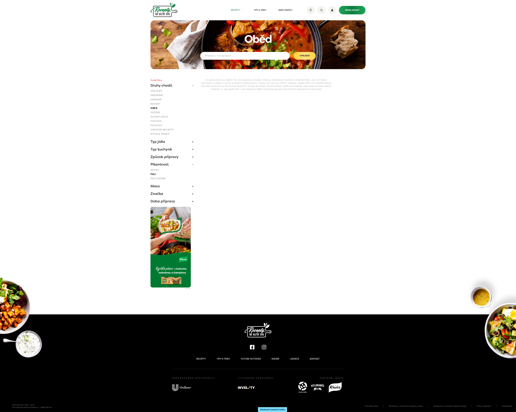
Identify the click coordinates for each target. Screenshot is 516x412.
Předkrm (156, 95)
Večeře (155, 112)
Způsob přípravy (164, 156)
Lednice (294, 358)
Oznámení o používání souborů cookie (406, 406)
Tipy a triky (260, 10)
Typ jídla (157, 141)
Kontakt (315, 358)
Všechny (156, 91)
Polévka (156, 125)
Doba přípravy (162, 201)
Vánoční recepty (162, 129)
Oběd (153, 108)
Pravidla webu (371, 406)
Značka (156, 193)
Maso (155, 186)
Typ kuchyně (161, 149)
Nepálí (155, 169)
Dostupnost (507, 406)
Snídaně (156, 99)
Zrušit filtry (156, 80)
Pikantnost (159, 164)
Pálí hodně (158, 178)
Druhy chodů (161, 85)
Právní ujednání (484, 406)
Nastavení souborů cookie (272, 409)
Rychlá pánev (159, 134)
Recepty (235, 10)
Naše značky (285, 10)
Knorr (275, 358)
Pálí (153, 174)
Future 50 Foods (251, 358)
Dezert (155, 103)
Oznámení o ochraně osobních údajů (450, 406)
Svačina (155, 121)
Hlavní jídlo (159, 116)
